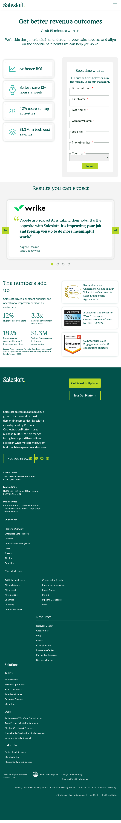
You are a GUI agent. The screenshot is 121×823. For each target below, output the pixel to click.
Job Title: (78, 131)
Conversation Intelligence (17, 543)
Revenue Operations (15, 684)
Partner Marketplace (46, 655)
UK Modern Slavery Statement (70, 795)
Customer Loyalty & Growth (18, 737)
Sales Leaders (11, 679)
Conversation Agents (52, 580)
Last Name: (80, 109)
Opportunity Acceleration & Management (25, 733)
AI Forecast (10, 590)
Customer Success (14, 699)
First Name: (80, 98)
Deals (7, 548)
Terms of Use (84, 787)
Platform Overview (14, 528)
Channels (9, 599)
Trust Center (94, 795)
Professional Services (15, 752)
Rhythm (8, 558)
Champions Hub (44, 645)
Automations (11, 594)
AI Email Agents (12, 585)
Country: (78, 153)
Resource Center (44, 625)
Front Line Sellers (13, 689)
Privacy (19, 787)
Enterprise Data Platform (17, 533)
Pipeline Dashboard (52, 599)
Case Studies (42, 630)
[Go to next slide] (115, 230)
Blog (38, 635)
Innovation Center (45, 650)
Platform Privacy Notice (36, 787)
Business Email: (82, 87)
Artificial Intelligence (15, 580)
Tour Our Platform (85, 395)
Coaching (9, 604)
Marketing (10, 704)
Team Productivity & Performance (21, 723)
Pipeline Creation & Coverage (19, 728)
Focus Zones (48, 590)
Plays (44, 604)
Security (112, 787)
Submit (90, 166)
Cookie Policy (99, 787)
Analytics (9, 563)
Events (39, 640)
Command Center (13, 609)
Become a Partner (45, 660)
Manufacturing (12, 757)
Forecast (9, 553)
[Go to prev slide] (5, 230)
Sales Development (14, 694)
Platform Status (109, 795)
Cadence (9, 538)
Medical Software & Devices (18, 761)
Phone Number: (82, 142)
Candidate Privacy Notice (62, 787)
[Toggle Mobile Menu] (115, 4)
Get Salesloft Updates (84, 383)
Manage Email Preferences (75, 779)
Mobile (45, 594)
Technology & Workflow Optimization (23, 718)
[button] (58, 264)
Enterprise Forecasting (53, 585)
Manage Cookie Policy (71, 774)
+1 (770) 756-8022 (19, 458)
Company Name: (83, 120)
